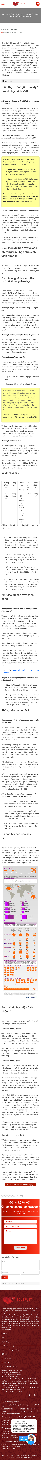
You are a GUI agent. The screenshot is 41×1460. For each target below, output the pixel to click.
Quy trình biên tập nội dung (10, 1350)
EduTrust (14, 29)
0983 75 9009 (11, 1411)
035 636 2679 (22, 1411)
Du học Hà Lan (6, 1358)
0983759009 (32, 1207)
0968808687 (14, 1207)
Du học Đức (5, 1362)
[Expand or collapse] (37, 81)
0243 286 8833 (32, 1409)
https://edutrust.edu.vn (15, 1374)
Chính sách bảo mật (7, 1346)
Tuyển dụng (5, 1341)
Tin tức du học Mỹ (17, 14)
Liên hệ (3, 1337)
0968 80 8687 (33, 1411)
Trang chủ (5, 14)
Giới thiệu (4, 1333)
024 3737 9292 (9, 1409)
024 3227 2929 (21, 1409)
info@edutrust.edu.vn (13, 1413)
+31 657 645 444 (10, 1435)
